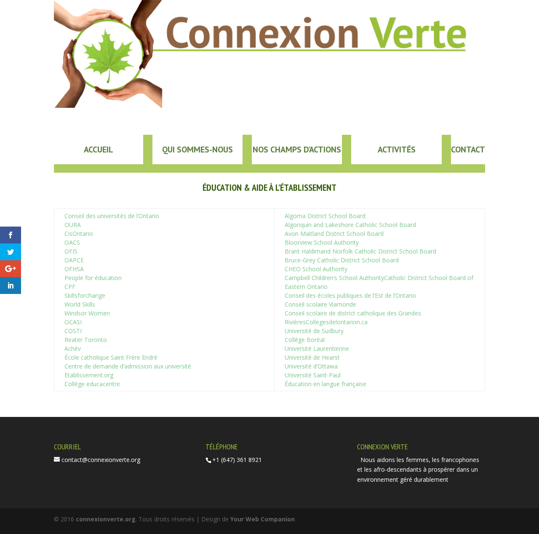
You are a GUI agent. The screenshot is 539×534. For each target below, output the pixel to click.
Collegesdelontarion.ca (337, 322)
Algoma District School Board (325, 216)
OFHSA (74, 269)
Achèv (72, 348)
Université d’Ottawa (311, 366)
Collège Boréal (305, 340)
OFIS (70, 251)
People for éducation (93, 278)
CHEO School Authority (316, 269)
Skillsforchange (84, 295)
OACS (72, 242)
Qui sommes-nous (197, 149)
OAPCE (74, 260)
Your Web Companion (262, 519)
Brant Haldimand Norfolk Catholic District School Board (360, 251)
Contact (468, 149)
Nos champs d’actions (297, 149)
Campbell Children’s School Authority (334, 278)
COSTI (73, 331)
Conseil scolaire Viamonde (320, 304)
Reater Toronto (85, 340)
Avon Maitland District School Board (334, 234)
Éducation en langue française (325, 384)
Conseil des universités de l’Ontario (111, 216)
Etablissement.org (88, 375)
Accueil (98, 149)
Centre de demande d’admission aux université (127, 366)
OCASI (73, 322)
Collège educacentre (92, 384)
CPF (69, 287)
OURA (72, 225)
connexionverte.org (106, 519)
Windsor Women (87, 313)
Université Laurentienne (317, 348)
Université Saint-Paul (313, 375)
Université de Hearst (312, 357)
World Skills (79, 304)
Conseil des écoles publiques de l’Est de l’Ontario (350, 295)
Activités (397, 149)
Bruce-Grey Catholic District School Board (342, 260)
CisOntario (78, 234)
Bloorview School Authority (322, 242)
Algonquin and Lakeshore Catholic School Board (350, 225)
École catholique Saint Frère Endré (110, 357)
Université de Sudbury (314, 331)
